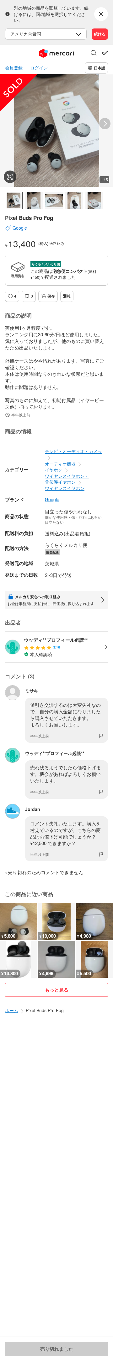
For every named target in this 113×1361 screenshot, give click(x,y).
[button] (93, 53)
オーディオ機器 (60, 464)
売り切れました (56, 1348)
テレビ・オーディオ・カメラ (73, 451)
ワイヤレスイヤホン (64, 488)
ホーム (11, 1010)
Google (52, 499)
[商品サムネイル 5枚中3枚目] (54, 200)
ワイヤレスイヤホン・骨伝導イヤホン (67, 479)
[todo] (105, 53)
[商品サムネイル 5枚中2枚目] (34, 200)
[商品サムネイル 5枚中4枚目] (74, 200)
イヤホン (53, 469)
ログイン (39, 68)
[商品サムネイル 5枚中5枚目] (94, 200)
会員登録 (14, 68)
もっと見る (56, 989)
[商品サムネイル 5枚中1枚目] (14, 200)
